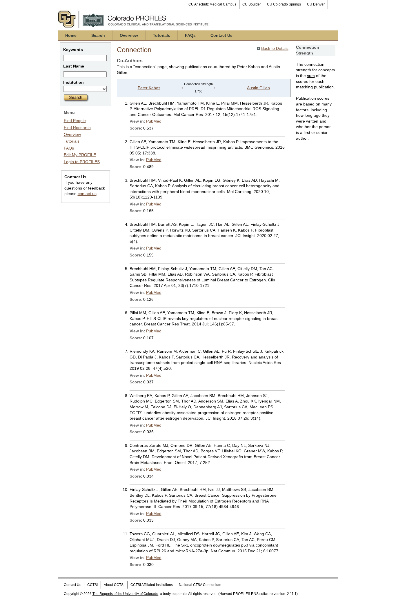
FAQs (190, 35)
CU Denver (316, 4)
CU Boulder (251, 4)
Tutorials (161, 35)
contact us (87, 193)
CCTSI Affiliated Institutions (151, 585)
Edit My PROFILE (80, 154)
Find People (75, 120)
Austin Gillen (258, 87)
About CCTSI (114, 585)
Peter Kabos (149, 87)
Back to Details (274, 48)
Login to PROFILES (82, 161)
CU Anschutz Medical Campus (212, 4)
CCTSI (92, 585)
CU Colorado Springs (284, 4)
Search (98, 35)
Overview (129, 35)
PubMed (153, 121)
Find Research (77, 127)
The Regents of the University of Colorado (125, 594)
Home (71, 35)
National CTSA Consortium (200, 585)
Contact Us (221, 35)
